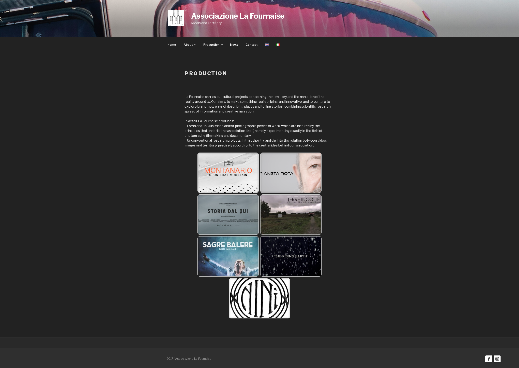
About (188, 44)
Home (171, 44)
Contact (252, 44)
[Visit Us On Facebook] (489, 362)
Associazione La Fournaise (237, 16)
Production (211, 44)
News (234, 44)
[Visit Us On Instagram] (497, 362)
